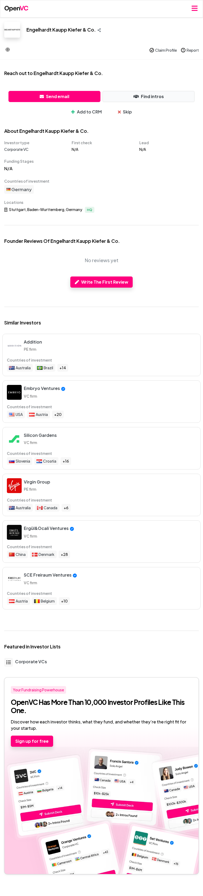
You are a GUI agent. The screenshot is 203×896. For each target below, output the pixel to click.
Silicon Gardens (40, 435)
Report (193, 50)
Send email (57, 96)
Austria (42, 414)
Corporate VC (16, 149)
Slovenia (23, 461)
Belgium (48, 601)
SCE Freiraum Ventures (48, 575)
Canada (50, 507)
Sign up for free (32, 741)
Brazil (48, 367)
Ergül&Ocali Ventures (46, 528)
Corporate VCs (31, 661)
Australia (23, 367)
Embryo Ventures (42, 388)
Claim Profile (166, 50)
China (21, 554)
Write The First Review (104, 282)
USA (19, 414)
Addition (33, 342)
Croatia (49, 461)
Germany (21, 189)
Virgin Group (37, 482)
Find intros (152, 96)
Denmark (46, 554)
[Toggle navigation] (194, 8)
